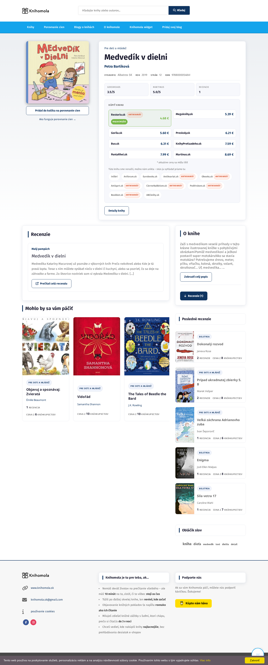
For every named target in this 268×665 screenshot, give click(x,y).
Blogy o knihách (84, 27)
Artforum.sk (130, 176)
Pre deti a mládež (115, 48)
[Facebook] (26, 622)
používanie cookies (43, 611)
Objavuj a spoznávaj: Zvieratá (43, 391)
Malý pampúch (41, 249)
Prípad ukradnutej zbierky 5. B (219, 382)
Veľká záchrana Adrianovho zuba (218, 422)
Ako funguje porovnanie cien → (57, 119)
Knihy (30, 27)
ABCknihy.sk (152, 195)
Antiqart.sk (125, 185)
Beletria (204, 336)
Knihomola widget (141, 27)
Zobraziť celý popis (196, 276)
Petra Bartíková (116, 66)
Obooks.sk (215, 176)
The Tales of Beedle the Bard (147, 396)
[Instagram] (33, 622)
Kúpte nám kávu (197, 603)
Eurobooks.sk (150, 176)
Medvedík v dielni (49, 256)
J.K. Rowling (135, 405)
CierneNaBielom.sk (164, 185)
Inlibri (114, 176)
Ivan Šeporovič (205, 431)
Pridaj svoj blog (172, 27)
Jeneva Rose (204, 351)
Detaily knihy (116, 210)
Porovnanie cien (54, 27)
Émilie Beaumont (36, 400)
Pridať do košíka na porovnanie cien (57, 110)
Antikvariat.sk (178, 176)
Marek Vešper (205, 391)
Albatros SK (125, 75)
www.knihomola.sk (42, 588)
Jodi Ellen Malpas (207, 467)
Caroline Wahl (205, 503)
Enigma (203, 460)
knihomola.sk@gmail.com (47, 599)
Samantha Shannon (88, 404)
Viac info (205, 660)
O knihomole (112, 27)
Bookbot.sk (125, 195)
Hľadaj (181, 10)
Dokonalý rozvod (210, 344)
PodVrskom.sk (205, 185)
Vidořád (83, 396)
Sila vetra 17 (206, 496)
